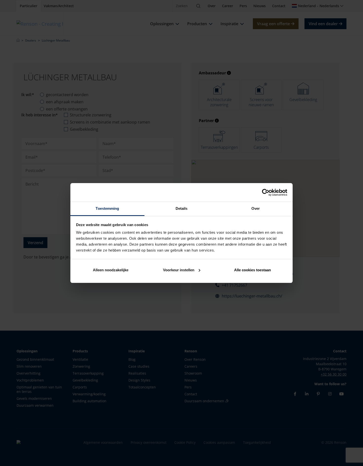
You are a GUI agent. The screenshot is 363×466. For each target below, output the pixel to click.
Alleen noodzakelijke (110, 270)
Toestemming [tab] (107, 208)
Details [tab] (182, 208)
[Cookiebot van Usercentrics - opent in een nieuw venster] (265, 192)
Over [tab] (255, 208)
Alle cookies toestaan (252, 270)
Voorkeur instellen (178, 270)
